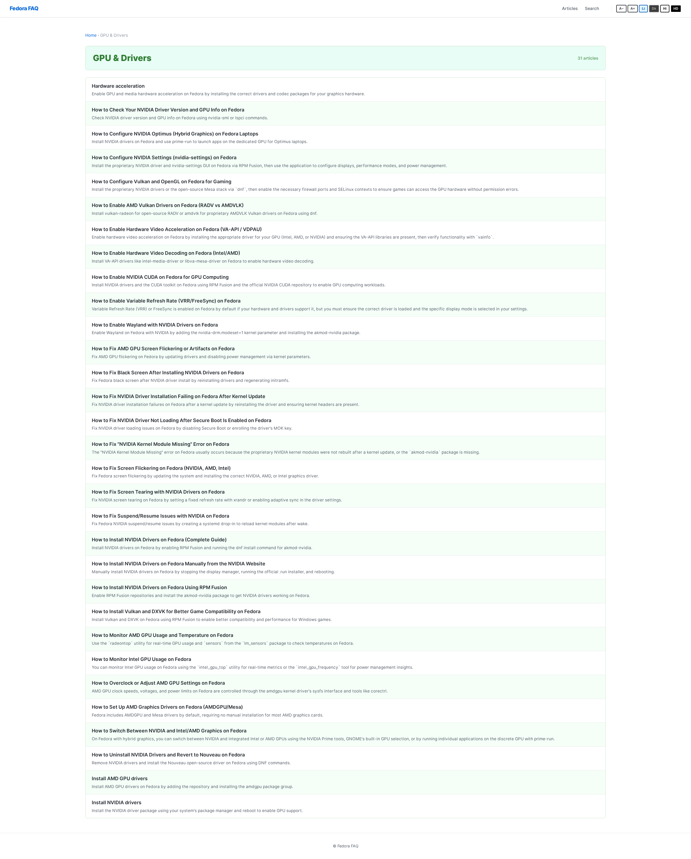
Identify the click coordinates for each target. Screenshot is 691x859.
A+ (633, 8)
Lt (643, 8)
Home (91, 35)
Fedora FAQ (24, 8)
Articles (570, 8)
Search (592, 8)
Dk (654, 8)
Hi (664, 8)
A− (621, 8)
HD (675, 8)
